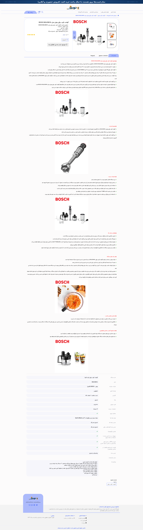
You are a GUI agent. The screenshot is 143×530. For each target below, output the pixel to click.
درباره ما (84, 523)
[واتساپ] (32, 505)
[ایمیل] (30, 505)
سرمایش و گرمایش (94, 12)
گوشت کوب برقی (101, 15)
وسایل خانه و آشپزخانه (83, 12)
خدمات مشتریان (69, 516)
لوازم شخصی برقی (105, 12)
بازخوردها (93, 55)
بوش (64, 35)
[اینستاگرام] (34, 505)
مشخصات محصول (103, 55)
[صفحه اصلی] (118, 15)
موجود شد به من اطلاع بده (57, 44)
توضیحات (113, 55)
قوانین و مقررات (82, 518)
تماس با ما (83, 520)
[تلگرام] (37, 505)
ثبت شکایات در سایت (69, 518)
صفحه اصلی (113, 12)
